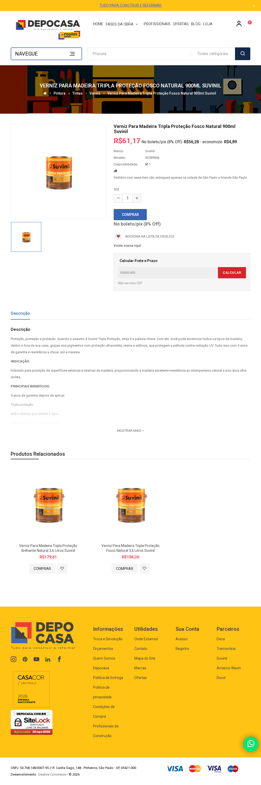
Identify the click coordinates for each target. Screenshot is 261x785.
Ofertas (140, 678)
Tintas (77, 93)
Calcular (232, 272)
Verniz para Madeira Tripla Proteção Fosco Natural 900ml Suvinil (161, 93)
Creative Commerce (52, 774)
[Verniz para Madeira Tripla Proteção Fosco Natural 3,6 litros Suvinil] (130, 504)
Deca (221, 639)
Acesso (182, 639)
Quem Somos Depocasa (104, 663)
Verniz (94, 93)
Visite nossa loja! (127, 245)
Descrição (20, 313)
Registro (182, 649)
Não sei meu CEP (130, 283)
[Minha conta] (239, 25)
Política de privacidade (102, 692)
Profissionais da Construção (106, 731)
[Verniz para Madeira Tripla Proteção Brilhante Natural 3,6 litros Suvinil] (48, 504)
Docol (221, 678)
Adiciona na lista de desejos (149, 236)
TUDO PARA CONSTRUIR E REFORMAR (130, 5)
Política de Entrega (108, 678)
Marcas (140, 668)
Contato (140, 649)
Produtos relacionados (38, 454)
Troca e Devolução (108, 639)
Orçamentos (103, 649)
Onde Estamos (146, 639)
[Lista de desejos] (62, 569)
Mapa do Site (144, 658)
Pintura (60, 93)
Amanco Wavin (229, 668)
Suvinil (150, 151)
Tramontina (226, 649)
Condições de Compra (104, 711)
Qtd (116, 189)
